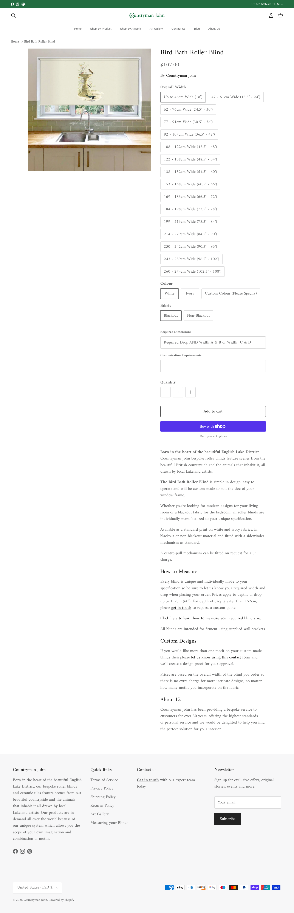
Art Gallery (156, 28)
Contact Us (179, 28)
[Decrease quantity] (165, 392)
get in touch (181, 607)
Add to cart (213, 411)
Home (78, 28)
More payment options (213, 436)
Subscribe (227, 819)
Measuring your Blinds (109, 822)
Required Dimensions (175, 332)
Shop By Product (100, 28)
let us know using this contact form (220, 657)
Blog (197, 28)
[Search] (13, 15)
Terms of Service (104, 780)
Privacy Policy (101, 788)
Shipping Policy (103, 797)
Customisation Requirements (180, 355)
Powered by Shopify (61, 900)
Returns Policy (102, 805)
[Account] (270, 15)
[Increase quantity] (190, 392)
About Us (214, 28)
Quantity (168, 383)
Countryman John (181, 75)
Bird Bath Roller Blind (39, 42)
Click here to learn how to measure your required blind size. (210, 618)
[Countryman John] (147, 15)
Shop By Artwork (130, 28)
